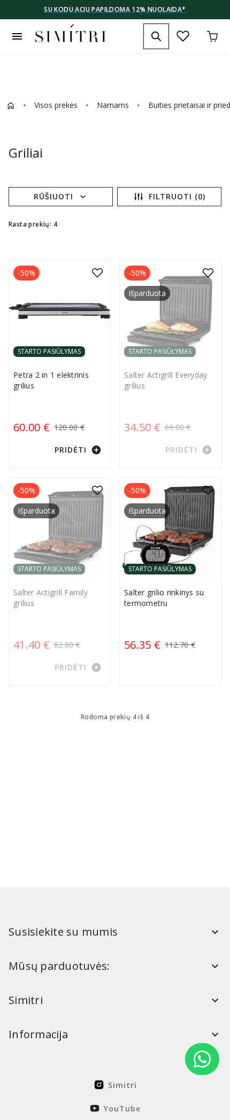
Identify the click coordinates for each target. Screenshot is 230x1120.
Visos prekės (56, 105)
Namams (113, 105)
